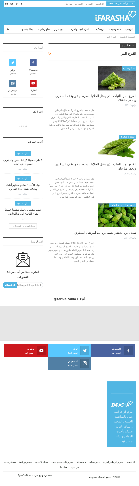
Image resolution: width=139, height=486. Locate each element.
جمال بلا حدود (27, 29)
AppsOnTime (24, 475)
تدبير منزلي (59, 29)
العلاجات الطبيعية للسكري (122, 205)
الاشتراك (10, 285)
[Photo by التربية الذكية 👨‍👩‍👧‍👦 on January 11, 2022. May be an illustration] (121, 323)
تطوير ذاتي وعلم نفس (62, 462)
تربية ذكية (100, 29)
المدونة (89, 3)
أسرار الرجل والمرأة (80, 29)
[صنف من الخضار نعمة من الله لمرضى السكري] (117, 215)
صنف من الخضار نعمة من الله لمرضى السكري (105, 232)
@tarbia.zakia (65, 299)
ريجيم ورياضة (25, 462)
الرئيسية (99, 3)
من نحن (68, 3)
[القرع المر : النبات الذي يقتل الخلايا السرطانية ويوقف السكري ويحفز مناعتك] (117, 78)
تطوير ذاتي (45, 29)
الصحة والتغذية (128, 137)
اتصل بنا (79, 3)
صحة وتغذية (116, 29)
